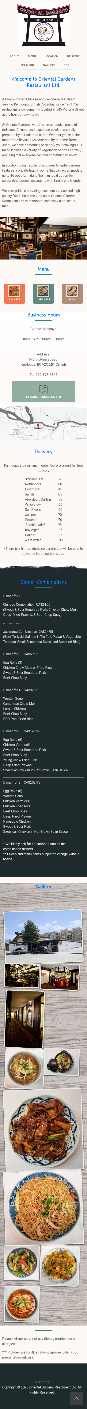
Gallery (43, 886)
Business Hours (43, 314)
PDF (66, 65)
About (14, 56)
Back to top (42, 1382)
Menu (44, 269)
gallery (49, 65)
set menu (27, 65)
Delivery (44, 451)
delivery (73, 56)
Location (51, 56)
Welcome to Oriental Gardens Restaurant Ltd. (43, 82)
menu (32, 56)
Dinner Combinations (43, 582)
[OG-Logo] (43, 25)
